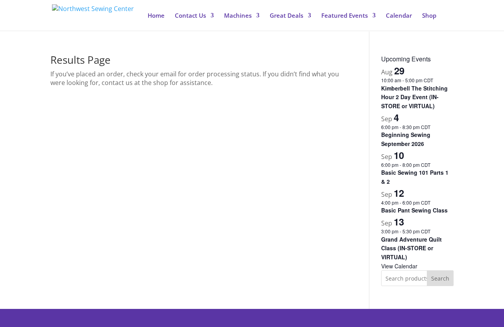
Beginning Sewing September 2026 (405, 139)
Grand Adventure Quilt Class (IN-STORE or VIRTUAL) (411, 248)
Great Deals (286, 16)
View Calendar (399, 266)
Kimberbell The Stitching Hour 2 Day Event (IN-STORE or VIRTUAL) (414, 97)
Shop (429, 16)
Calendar (399, 16)
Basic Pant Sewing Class (414, 210)
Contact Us (190, 16)
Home (156, 16)
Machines (238, 16)
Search (440, 278)
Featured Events (344, 16)
